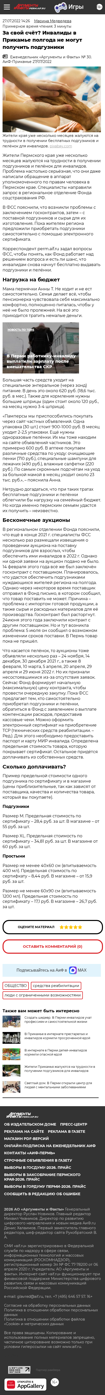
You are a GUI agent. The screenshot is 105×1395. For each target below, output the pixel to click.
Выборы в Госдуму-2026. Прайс (37, 1167)
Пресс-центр (73, 1124)
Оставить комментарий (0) (52, 946)
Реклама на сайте (24, 1131)
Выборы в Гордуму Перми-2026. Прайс (45, 1186)
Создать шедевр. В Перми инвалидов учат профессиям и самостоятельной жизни (58, 1020)
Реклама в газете (66, 1131)
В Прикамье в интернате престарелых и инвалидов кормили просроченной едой (57, 1036)
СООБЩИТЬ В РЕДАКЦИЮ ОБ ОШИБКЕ (42, 1194)
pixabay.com (61, 146)
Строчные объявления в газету (38, 1160)
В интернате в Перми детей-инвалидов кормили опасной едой (55, 1052)
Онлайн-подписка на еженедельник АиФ (50, 1146)
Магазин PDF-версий (26, 1138)
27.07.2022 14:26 (16, 21)
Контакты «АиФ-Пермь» (29, 1153)
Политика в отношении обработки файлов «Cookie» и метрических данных (44, 1321)
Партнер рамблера (48, 1369)
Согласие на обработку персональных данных (47, 1305)
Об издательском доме (30, 1124)
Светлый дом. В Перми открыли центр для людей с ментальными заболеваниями (58, 1085)
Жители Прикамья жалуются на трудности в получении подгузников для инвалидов (59, 1069)
